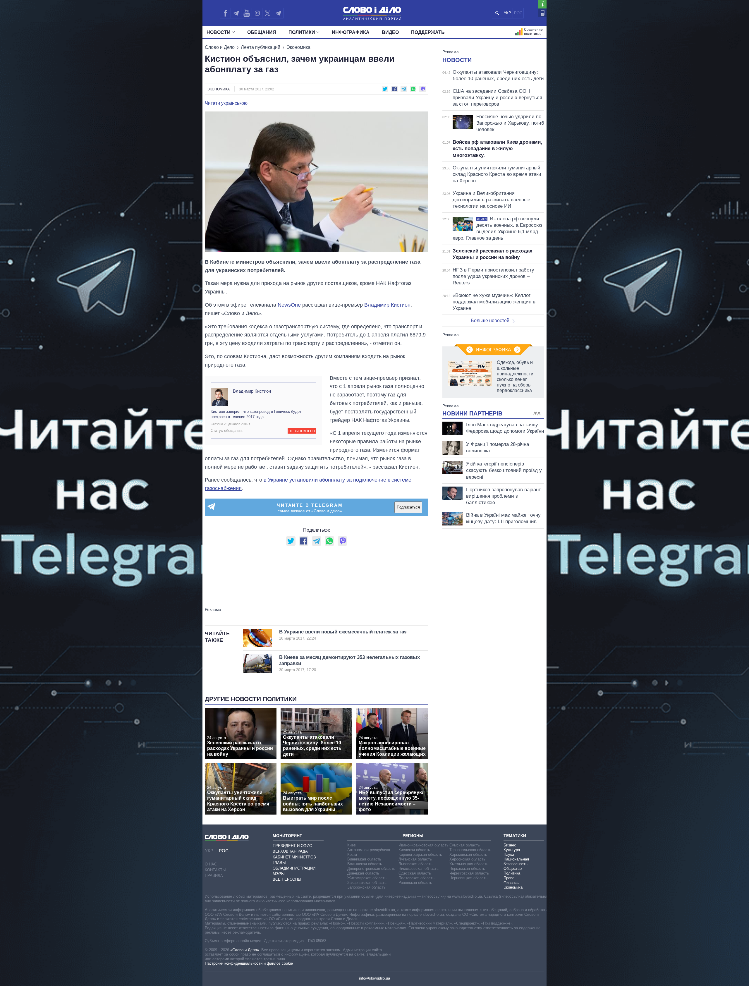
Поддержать (428, 32)
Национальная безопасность (516, 861)
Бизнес (510, 845)
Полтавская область (416, 878)
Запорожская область (366, 887)
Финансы (511, 882)
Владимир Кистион (387, 305)
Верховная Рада (290, 851)
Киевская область (414, 850)
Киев (351, 845)
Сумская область (464, 845)
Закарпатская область (366, 882)
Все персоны (287, 879)
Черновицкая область (468, 878)
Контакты (215, 870)
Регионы (413, 835)
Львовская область (415, 864)
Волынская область (364, 864)
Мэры (279, 874)
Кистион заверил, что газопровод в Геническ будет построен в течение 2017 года (256, 414)
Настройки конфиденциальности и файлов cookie (249, 963)
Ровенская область (415, 882)
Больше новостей (490, 320)
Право (509, 878)
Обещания (261, 32)
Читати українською (226, 103)
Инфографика (351, 32)
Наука (509, 854)
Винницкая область (364, 859)
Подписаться (408, 507)
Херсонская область (467, 859)
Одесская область (414, 873)
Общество (513, 868)
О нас (211, 864)
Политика (512, 873)
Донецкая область (363, 873)
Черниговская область (469, 873)
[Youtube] (246, 13)
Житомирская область (366, 878)
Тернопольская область (470, 850)
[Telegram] (236, 13)
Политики (301, 32)
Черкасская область (467, 868)
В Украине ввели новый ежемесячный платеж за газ (342, 634)
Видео (390, 32)
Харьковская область (468, 854)
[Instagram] (257, 13)
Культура (512, 850)
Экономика (298, 47)
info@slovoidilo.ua (374, 978)
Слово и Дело (220, 47)
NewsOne (289, 305)
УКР (507, 13)
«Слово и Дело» (244, 950)
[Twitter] (267, 13)
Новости (219, 32)
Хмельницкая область (468, 864)
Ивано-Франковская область (423, 845)
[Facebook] (225, 13)
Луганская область (415, 859)
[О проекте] (542, 4)
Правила (214, 875)
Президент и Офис (292, 846)
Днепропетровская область (371, 868)
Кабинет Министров (294, 857)
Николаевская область (418, 868)
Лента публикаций (260, 47)
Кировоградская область (420, 854)
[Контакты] (542, 12)
